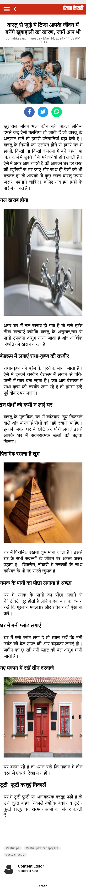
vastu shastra (15, 854)
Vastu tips (12, 848)
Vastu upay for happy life (42, 848)
